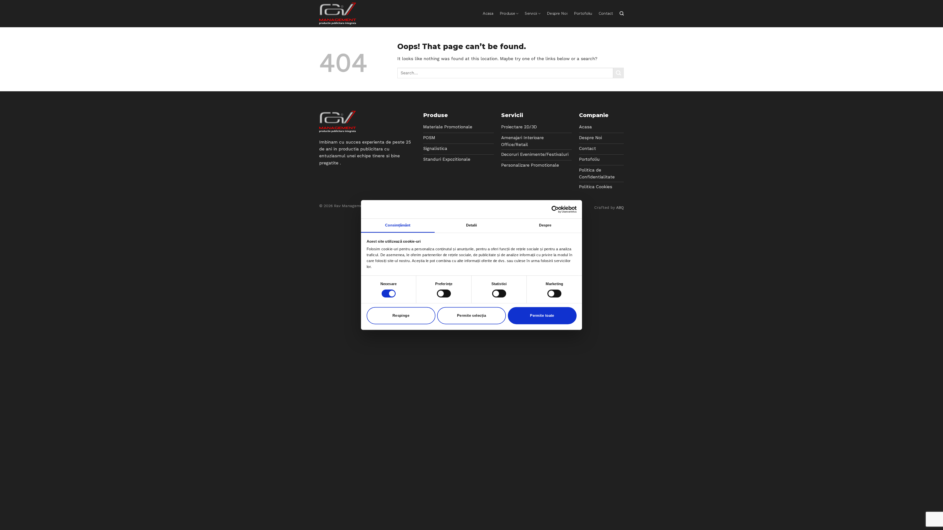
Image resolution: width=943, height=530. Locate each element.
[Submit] (618, 73)
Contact (606, 13)
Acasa (488, 13)
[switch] (444, 294)
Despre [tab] (545, 225)
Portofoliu (583, 13)
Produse (507, 13)
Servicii (531, 13)
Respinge (401, 315)
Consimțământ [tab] (397, 225)
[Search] (622, 13)
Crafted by (609, 207)
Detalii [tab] (471, 225)
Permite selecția (471, 315)
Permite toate (542, 315)
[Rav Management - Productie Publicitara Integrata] (337, 13)
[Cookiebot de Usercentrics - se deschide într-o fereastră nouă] (555, 209)
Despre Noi (557, 13)
